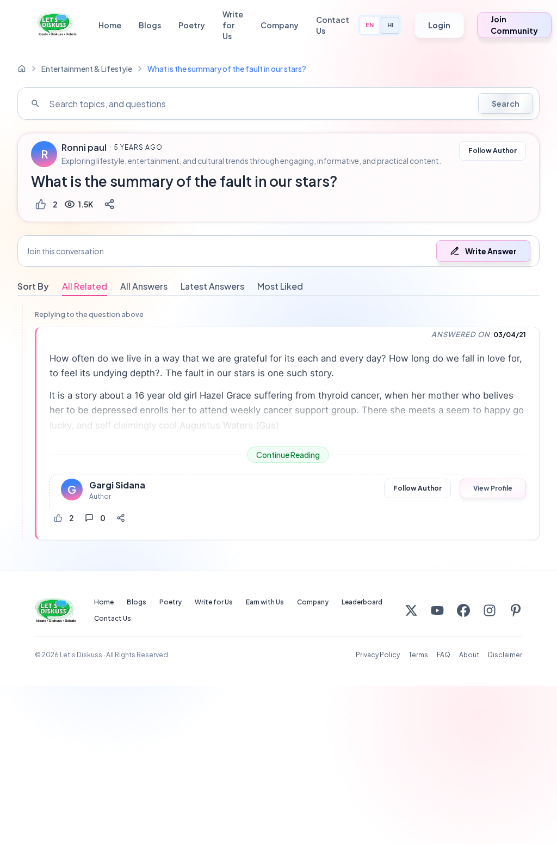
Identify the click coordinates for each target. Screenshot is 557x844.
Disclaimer (505, 655)
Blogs (150, 25)
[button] (278, 251)
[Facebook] (463, 610)
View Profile (492, 488)
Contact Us (332, 25)
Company (280, 25)
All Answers (144, 286)
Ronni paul (84, 147)
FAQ (443, 655)
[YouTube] (437, 610)
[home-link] (21, 68)
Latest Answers (212, 286)
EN (370, 24)
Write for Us (232, 25)
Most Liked (280, 286)
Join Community (514, 24)
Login (439, 25)
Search (505, 103)
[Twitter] (411, 610)
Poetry (191, 25)
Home (109, 25)
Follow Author (492, 150)
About (469, 655)
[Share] (109, 204)
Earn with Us (265, 602)
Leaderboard (362, 602)
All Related (84, 286)
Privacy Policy (378, 655)
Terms (418, 655)
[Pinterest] (515, 610)
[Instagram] (489, 610)
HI (390, 24)
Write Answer (491, 251)
